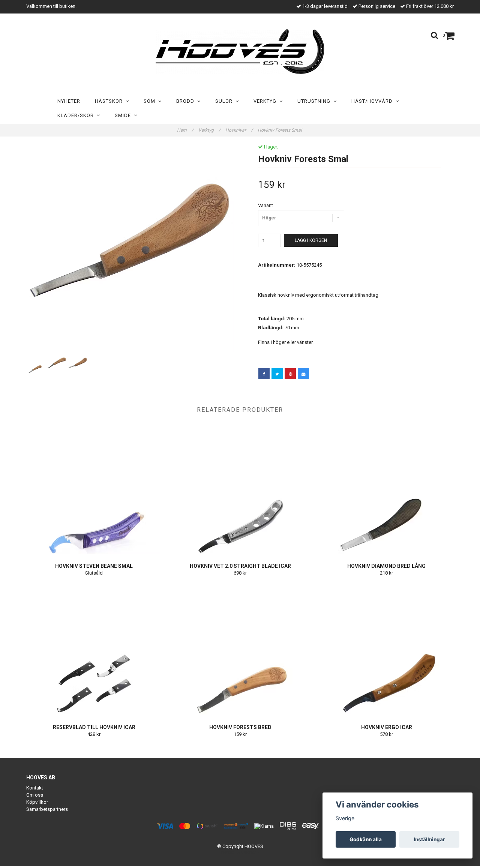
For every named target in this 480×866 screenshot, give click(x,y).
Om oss (34, 795)
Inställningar (429, 839)
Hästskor (110, 101)
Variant (265, 205)
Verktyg (266, 101)
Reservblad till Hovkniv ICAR (94, 727)
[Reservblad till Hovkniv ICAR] (94, 649)
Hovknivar (239, 130)
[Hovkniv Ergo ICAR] (386, 649)
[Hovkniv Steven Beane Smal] (94, 488)
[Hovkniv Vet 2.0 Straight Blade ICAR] (240, 488)
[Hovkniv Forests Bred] (240, 649)
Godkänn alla (366, 839)
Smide (124, 115)
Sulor (225, 101)
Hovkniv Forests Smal (280, 130)
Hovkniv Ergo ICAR (386, 727)
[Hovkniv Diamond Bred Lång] (386, 488)
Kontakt (34, 788)
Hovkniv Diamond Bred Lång (386, 566)
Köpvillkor (37, 802)
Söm (151, 101)
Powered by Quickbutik (240, 852)
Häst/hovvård (373, 101)
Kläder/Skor (77, 115)
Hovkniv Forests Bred (240, 727)
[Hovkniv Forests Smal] (130, 248)
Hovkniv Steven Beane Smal (94, 566)
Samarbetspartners (47, 809)
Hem (185, 130)
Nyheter (68, 101)
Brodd (186, 101)
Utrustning (315, 101)
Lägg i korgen (311, 240)
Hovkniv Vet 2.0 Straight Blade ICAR (240, 566)
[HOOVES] (240, 51)
